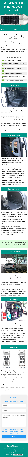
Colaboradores (18, 454)
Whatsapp (6, 80)
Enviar (14, 437)
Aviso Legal (9, 454)
